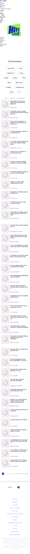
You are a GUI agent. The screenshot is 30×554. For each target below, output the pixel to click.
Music (9, 82)
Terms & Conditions (15, 508)
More (1, 45)
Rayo (6, 98)
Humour (15, 77)
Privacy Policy (15, 511)
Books (20, 68)
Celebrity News (10, 73)
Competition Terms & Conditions (15, 513)
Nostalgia (8, 87)
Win (1, 43)
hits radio (12, 98)
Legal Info (15, 505)
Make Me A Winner (6, 8)
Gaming (6, 77)
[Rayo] (10, 487)
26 (14, 473)
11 (11, 473)
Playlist (1, 38)
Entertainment (21, 98)
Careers (15, 525)
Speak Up (15, 528)
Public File (15, 502)
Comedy (21, 73)
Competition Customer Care (15, 522)
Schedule (2, 37)
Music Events (19, 82)
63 (16, 473)
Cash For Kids (3, 44)
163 (19, 473)
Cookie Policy (15, 516)
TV (19, 92)
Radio (2, 3)
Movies (24, 77)
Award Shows (11, 68)
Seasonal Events (20, 87)
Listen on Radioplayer (15, 534)
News (2, 7)
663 (23, 473)
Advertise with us (15, 531)
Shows (1, 41)
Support (15, 519)
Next (26, 473)
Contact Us (15, 499)
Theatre (12, 92)
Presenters (2, 40)
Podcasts (3, 5)
